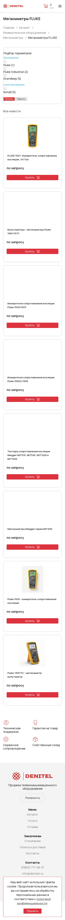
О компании (32, 841)
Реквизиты (32, 798)
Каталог (32, 814)
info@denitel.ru (32, 873)
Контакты (32, 853)
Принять (32, 911)
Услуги (32, 821)
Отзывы (32, 827)
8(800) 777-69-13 (32, 867)
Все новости (12, 111)
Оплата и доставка (32, 847)
